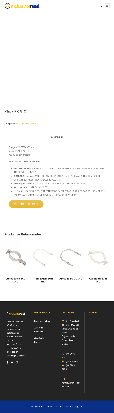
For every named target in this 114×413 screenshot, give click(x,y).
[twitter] (12, 363)
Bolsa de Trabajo (42, 321)
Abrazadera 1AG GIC (16, 280)
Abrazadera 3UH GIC (43, 280)
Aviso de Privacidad (39, 330)
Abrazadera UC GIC (70, 279)
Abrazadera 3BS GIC (98, 280)
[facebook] (7, 363)
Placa (33, 123)
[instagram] (17, 363)
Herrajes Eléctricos (22, 123)
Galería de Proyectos (39, 340)
